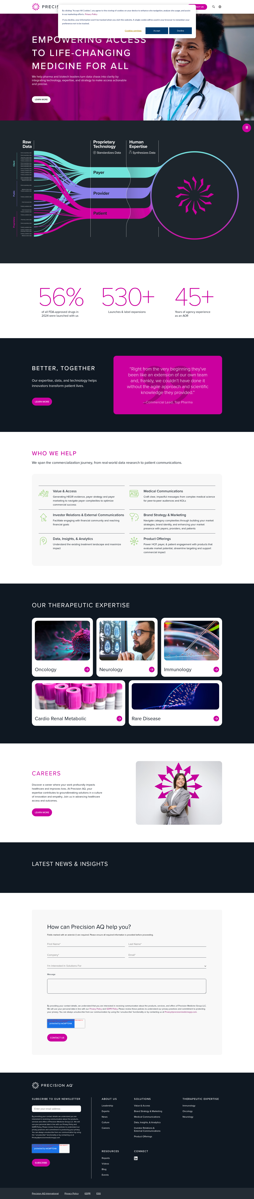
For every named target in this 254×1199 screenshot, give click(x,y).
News (104, 1116)
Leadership (107, 1105)
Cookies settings (133, 30)
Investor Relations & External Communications (88, 514)
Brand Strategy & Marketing (165, 514)
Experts (105, 1111)
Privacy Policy (91, 14)
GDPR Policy (112, 1008)
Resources (110, 1151)
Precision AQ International (45, 1193)
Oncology (188, 1111)
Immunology (189, 1105)
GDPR (88, 1193)
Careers (106, 1127)
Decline (180, 30)
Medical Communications (163, 490)
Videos (105, 1163)
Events (105, 1174)
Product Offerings (157, 538)
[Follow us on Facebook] (136, 1159)
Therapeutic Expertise (201, 1099)
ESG (98, 1193)
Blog (104, 1169)
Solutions (142, 1099)
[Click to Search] (213, 7)
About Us (109, 1099)
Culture (105, 1122)
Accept (156, 30)
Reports (106, 1158)
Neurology (188, 1116)
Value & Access (65, 490)
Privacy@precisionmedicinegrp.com (181, 1011)
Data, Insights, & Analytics (73, 538)
